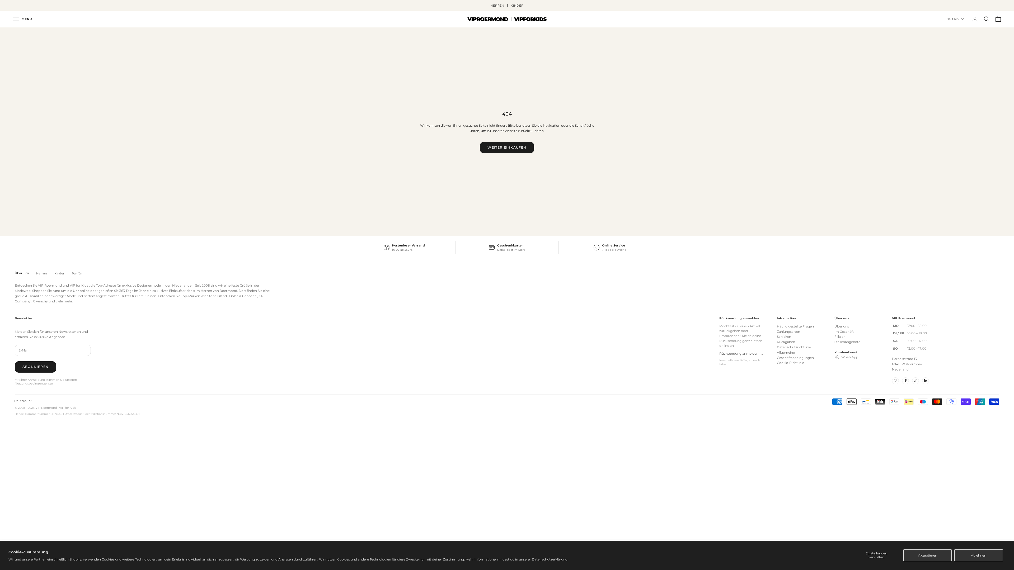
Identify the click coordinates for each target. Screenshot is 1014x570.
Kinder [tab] (59, 273)
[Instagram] (895, 380)
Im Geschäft (844, 332)
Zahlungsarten (788, 332)
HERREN (497, 5)
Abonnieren (35, 367)
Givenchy (40, 301)
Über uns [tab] (22, 273)
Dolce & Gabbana (242, 296)
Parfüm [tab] (77, 273)
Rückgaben (786, 342)
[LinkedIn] (925, 380)
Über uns (841, 326)
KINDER (517, 5)
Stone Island (217, 296)
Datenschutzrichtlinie (794, 347)
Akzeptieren (927, 555)
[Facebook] (905, 380)
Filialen (840, 337)
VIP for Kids (79, 285)
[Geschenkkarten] (507, 247)
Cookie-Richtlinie (790, 363)
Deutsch (952, 19)
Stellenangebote (847, 342)
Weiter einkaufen (506, 147)
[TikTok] (915, 380)
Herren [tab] (41, 273)
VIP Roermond (50, 285)
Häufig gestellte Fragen (795, 326)
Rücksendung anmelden (741, 353)
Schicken (784, 337)
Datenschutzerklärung (549, 559)
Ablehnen (978, 555)
